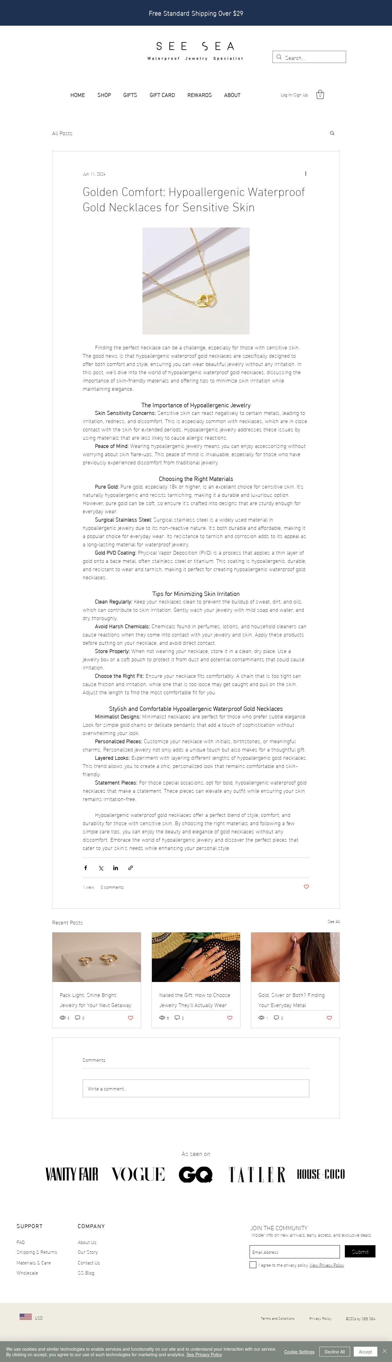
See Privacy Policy (204, 1354)
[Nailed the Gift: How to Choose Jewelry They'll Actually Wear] (196, 957)
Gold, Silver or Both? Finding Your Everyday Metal (291, 999)
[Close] (384, 1351)
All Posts (62, 132)
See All (334, 921)
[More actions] (305, 173)
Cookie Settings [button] (299, 1352)
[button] (320, 94)
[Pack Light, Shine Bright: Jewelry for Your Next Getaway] (96, 957)
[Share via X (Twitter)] (101, 868)
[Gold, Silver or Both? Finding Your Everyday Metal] (295, 957)
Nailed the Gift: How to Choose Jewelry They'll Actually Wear (194, 999)
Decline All (335, 1352)
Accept (365, 1352)
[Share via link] (131, 868)
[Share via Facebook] (86, 868)
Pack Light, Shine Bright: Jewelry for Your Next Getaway (95, 999)
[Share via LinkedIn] (116, 868)
